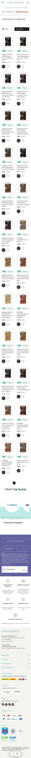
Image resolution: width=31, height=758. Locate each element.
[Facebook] (3, 704)
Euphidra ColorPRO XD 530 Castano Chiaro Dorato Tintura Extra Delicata (8, 131)
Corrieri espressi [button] (6, 673)
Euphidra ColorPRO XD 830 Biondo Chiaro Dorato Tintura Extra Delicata (8, 352)
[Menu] (28, 2)
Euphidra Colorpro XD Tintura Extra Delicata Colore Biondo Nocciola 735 (8, 426)
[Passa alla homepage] (15, 2)
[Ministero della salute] (20, 731)
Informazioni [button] (5, 655)
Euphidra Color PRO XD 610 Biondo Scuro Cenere (23, 462)
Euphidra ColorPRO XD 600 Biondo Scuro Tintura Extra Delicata (8, 167)
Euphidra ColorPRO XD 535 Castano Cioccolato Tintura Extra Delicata (22, 94)
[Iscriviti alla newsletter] (26, 548)
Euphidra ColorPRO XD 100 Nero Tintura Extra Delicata (22, 167)
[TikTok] (9, 704)
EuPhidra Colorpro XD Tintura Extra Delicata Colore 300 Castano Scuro (23, 57)
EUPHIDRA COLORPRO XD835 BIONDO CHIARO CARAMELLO (7, 463)
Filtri (6, 29)
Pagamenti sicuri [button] (6, 711)
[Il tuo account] (3, 2)
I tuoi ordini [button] (5, 659)
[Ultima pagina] (22, 483)
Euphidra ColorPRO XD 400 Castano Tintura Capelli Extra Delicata (7, 57)
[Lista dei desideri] (13, 753)
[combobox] (14, 8)
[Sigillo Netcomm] (13, 731)
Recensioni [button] (5, 685)
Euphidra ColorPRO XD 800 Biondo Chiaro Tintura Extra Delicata (8, 276)
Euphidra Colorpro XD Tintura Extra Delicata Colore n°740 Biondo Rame (23, 277)
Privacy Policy (5, 555)
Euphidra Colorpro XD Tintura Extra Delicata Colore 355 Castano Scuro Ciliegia (8, 389)
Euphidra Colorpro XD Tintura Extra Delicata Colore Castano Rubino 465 (8, 240)
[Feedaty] (16, 691)
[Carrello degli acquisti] (17, 753)
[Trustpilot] (6, 691)
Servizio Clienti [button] (6, 663)
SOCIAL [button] (4, 698)
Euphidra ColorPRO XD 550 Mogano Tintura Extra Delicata (23, 388)
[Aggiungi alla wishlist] (8, 67)
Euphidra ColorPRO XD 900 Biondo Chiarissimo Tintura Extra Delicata (7, 314)
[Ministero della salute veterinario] (13, 739)
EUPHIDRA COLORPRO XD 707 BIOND (22, 239)
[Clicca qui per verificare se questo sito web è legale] (5, 739)
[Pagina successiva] (19, 483)
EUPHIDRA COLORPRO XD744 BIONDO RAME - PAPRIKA (22, 314)
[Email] (13, 704)
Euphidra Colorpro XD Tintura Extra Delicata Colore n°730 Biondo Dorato (23, 352)
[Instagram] (6, 704)
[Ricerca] (26, 8)
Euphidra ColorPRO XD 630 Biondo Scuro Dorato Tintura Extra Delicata (8, 203)
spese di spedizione (20, 748)
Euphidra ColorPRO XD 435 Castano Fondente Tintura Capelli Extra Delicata (23, 131)
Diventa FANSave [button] (7, 667)
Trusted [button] (4, 725)
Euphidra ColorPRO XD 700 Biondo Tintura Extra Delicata (23, 202)
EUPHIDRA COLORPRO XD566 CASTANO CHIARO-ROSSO (22, 426)
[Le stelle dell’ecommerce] (5, 731)
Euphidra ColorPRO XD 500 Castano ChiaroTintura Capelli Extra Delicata (7, 94)
